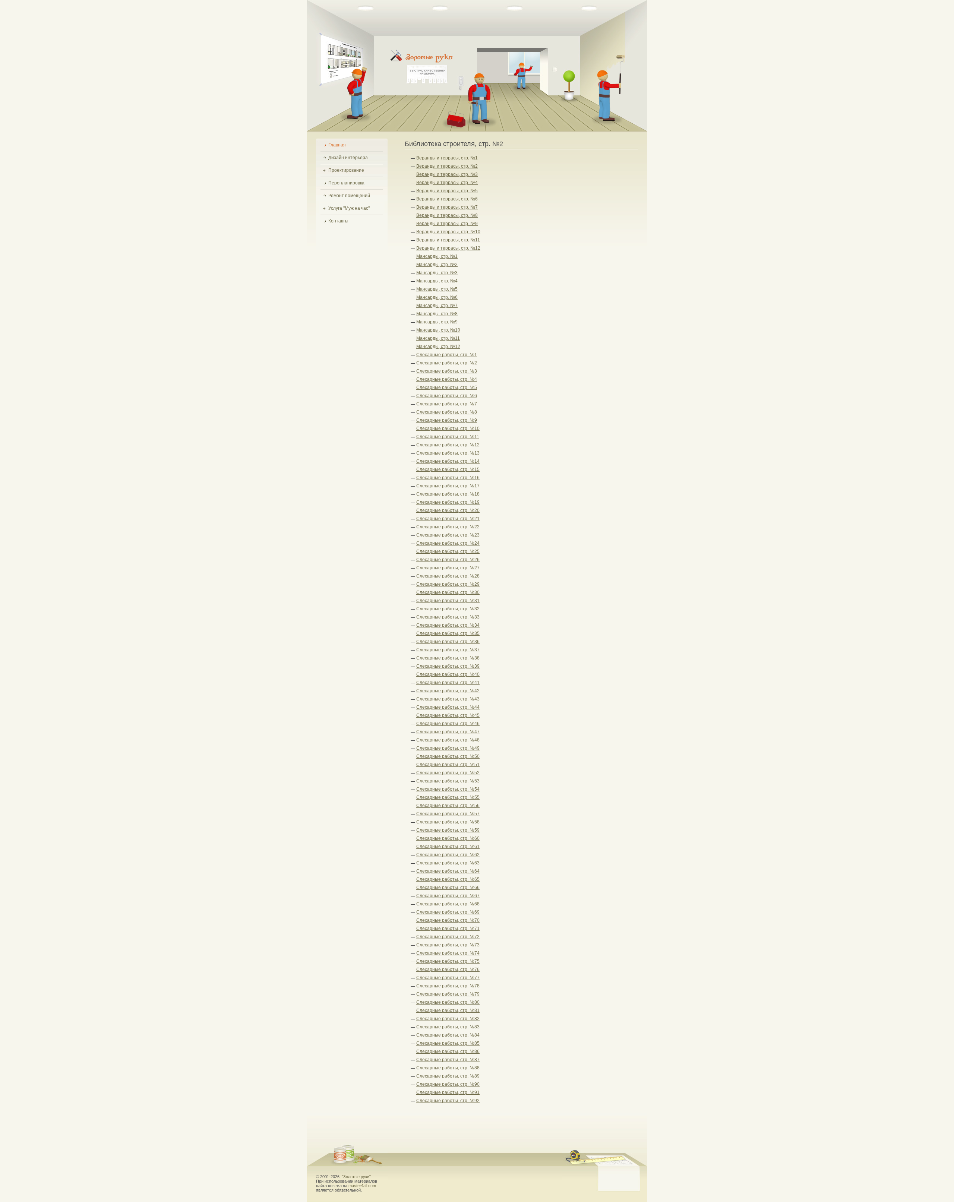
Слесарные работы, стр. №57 (448, 813)
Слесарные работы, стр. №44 (448, 707)
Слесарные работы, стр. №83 (448, 1026)
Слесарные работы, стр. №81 (448, 1010)
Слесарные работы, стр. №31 (448, 600)
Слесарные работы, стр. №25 (448, 551)
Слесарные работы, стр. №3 (446, 371)
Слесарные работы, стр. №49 (448, 748)
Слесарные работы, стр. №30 (448, 592)
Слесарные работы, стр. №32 (448, 608)
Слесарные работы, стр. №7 (446, 404)
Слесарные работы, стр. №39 (448, 666)
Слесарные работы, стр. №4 (446, 379)
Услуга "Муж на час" (349, 208)
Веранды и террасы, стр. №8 (447, 215)
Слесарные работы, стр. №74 (448, 953)
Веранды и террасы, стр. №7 (447, 207)
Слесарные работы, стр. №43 (448, 699)
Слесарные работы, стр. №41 (448, 682)
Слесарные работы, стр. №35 (448, 633)
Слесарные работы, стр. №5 (446, 387)
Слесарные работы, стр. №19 (448, 502)
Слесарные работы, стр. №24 (448, 543)
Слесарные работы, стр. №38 (448, 658)
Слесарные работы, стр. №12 (448, 444)
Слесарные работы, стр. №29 (448, 584)
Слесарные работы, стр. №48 (448, 740)
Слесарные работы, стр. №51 (448, 764)
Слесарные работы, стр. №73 (448, 945)
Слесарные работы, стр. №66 (448, 887)
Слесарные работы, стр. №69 (448, 912)
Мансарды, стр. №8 (437, 313)
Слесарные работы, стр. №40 (448, 674)
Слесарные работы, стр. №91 (448, 1092)
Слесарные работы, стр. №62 (448, 854)
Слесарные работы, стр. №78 (448, 986)
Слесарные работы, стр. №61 (448, 846)
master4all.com (362, 1185)
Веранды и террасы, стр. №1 (447, 158)
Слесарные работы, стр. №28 (448, 576)
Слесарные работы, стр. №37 (448, 649)
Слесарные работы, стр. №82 (448, 1018)
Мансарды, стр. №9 (437, 322)
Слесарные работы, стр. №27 (448, 567)
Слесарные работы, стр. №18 (448, 494)
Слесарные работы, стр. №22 (448, 526)
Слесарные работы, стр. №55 (448, 797)
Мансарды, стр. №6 (437, 297)
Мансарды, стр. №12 (438, 346)
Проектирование (346, 170)
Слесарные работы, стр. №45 (448, 715)
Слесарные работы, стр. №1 (446, 354)
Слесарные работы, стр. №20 (448, 510)
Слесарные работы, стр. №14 (448, 461)
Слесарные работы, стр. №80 (448, 1002)
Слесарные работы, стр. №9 (446, 420)
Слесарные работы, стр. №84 (448, 1035)
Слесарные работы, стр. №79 (448, 994)
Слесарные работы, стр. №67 (448, 895)
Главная (337, 145)
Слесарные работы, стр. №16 (448, 477)
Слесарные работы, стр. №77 (448, 977)
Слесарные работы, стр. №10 (448, 428)
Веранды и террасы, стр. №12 (448, 248)
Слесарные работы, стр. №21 (448, 518)
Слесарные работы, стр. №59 (448, 830)
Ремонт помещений (349, 195)
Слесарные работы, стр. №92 (448, 1100)
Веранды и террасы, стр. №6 (447, 199)
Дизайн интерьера (348, 157)
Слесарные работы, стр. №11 (447, 436)
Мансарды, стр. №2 (437, 264)
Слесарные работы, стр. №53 (448, 781)
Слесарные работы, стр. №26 (448, 559)
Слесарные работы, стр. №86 (448, 1051)
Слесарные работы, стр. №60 (448, 838)
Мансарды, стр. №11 (438, 338)
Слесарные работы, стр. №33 (448, 617)
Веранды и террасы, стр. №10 (448, 231)
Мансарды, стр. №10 (438, 330)
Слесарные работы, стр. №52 (448, 772)
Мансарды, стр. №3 (437, 272)
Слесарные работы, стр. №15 (448, 469)
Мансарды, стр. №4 (437, 281)
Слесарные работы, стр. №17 (448, 485)
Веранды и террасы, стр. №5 (447, 190)
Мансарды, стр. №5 (437, 289)
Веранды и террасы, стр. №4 (447, 182)
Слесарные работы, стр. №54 (448, 789)
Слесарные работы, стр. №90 (448, 1084)
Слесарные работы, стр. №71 (448, 928)
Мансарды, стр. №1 (437, 256)
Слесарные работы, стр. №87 (448, 1059)
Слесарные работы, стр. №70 (448, 920)
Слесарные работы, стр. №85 (448, 1043)
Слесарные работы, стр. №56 (448, 805)
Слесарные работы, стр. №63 (448, 863)
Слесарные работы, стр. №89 (448, 1076)
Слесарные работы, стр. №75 (448, 961)
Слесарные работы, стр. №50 (448, 756)
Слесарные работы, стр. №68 (448, 904)
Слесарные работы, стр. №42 (448, 690)
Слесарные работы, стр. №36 (448, 641)
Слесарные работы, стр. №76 (448, 969)
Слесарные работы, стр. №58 (448, 822)
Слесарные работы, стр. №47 (448, 731)
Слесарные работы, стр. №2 (446, 363)
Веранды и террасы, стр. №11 (448, 240)
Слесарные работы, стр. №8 (446, 412)
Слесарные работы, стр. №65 (448, 879)
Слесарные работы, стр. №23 (448, 535)
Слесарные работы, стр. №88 (448, 1067)
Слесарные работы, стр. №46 (448, 723)
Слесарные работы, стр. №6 (446, 395)
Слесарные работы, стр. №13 (448, 453)
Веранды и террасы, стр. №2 (447, 166)
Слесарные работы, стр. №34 (448, 625)
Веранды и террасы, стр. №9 (447, 223)
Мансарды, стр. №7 (437, 305)
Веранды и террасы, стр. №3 (447, 174)
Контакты (338, 221)
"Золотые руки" (356, 1176)
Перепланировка (346, 183)
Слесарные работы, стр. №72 (448, 936)
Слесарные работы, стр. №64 (448, 871)
